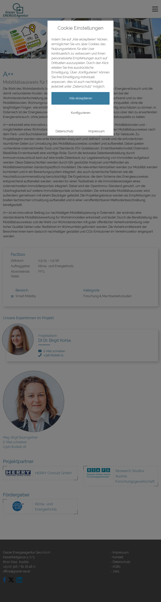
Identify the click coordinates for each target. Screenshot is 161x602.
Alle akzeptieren (80, 98)
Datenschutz (64, 131)
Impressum (96, 131)
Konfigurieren (80, 113)
